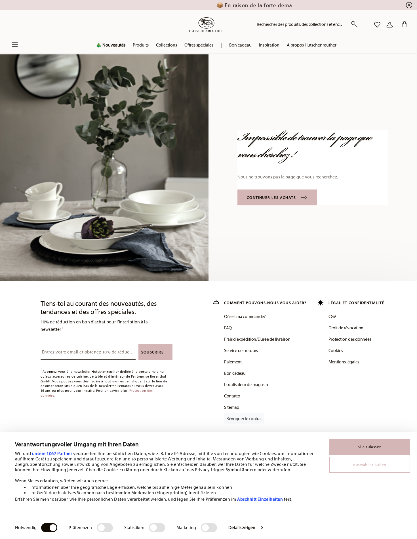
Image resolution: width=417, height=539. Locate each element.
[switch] (105, 527)
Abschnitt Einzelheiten (260, 499)
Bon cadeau (235, 373)
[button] (111, 46)
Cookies (335, 350)
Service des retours (241, 350)
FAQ (228, 327)
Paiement (233, 362)
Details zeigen (241, 527)
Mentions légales (343, 362)
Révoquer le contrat (244, 418)
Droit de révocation (346, 327)
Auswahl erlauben (369, 464)
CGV (332, 316)
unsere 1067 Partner (52, 453)
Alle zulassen (369, 446)
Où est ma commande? (245, 316)
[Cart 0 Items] (403, 25)
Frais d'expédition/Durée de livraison (257, 339)
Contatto (232, 396)
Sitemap (231, 407)
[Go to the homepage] (206, 24)
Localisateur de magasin (246, 384)
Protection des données (349, 339)
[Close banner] (409, 5)
